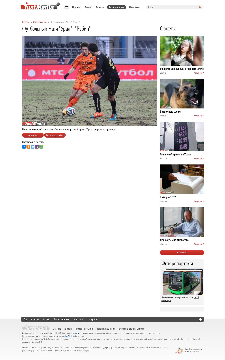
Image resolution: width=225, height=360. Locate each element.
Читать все (198, 73)
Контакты (68, 328)
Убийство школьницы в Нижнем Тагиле (182, 68)
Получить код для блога (55, 135)
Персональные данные (105, 328)
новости (76, 333)
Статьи (88, 7)
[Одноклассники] (28, 147)
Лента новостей (31, 319)
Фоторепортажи (116, 7)
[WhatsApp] (41, 147)
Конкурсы (78, 319)
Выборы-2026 (168, 197)
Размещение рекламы (84, 328)
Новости (76, 7)
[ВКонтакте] (24, 147)
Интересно (134, 7)
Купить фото (33, 135)
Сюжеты (100, 7)
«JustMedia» (69, 336)
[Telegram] (32, 147)
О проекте (57, 328)
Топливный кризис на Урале (175, 154)
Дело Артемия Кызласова (174, 239)
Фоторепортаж (39, 22)
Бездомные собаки (170, 111)
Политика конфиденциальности (131, 328)
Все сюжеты (182, 252)
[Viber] (37, 147)
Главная (25, 22)
